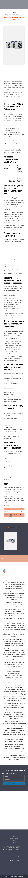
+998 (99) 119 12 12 (12, 850)
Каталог (14, 835)
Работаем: (11, 854)
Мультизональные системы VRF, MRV (14, 14)
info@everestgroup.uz (15, 856)
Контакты (14, 840)
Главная (14, 12)
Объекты (14, 836)
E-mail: (9, 856)
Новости (14, 842)
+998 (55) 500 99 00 (12, 847)
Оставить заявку (14, 838)
